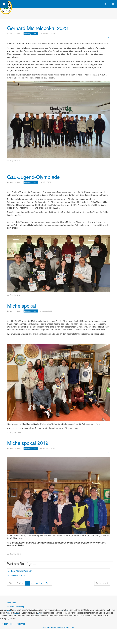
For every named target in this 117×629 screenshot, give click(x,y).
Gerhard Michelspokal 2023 (37, 27)
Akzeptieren (7, 623)
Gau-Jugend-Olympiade (33, 176)
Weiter (39, 583)
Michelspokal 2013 (16, 575)
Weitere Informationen (53, 627)
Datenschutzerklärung (15, 606)
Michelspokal (21, 305)
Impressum (11, 602)
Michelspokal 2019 (27, 442)
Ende (48, 583)
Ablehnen (21, 623)
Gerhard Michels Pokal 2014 (21, 570)
